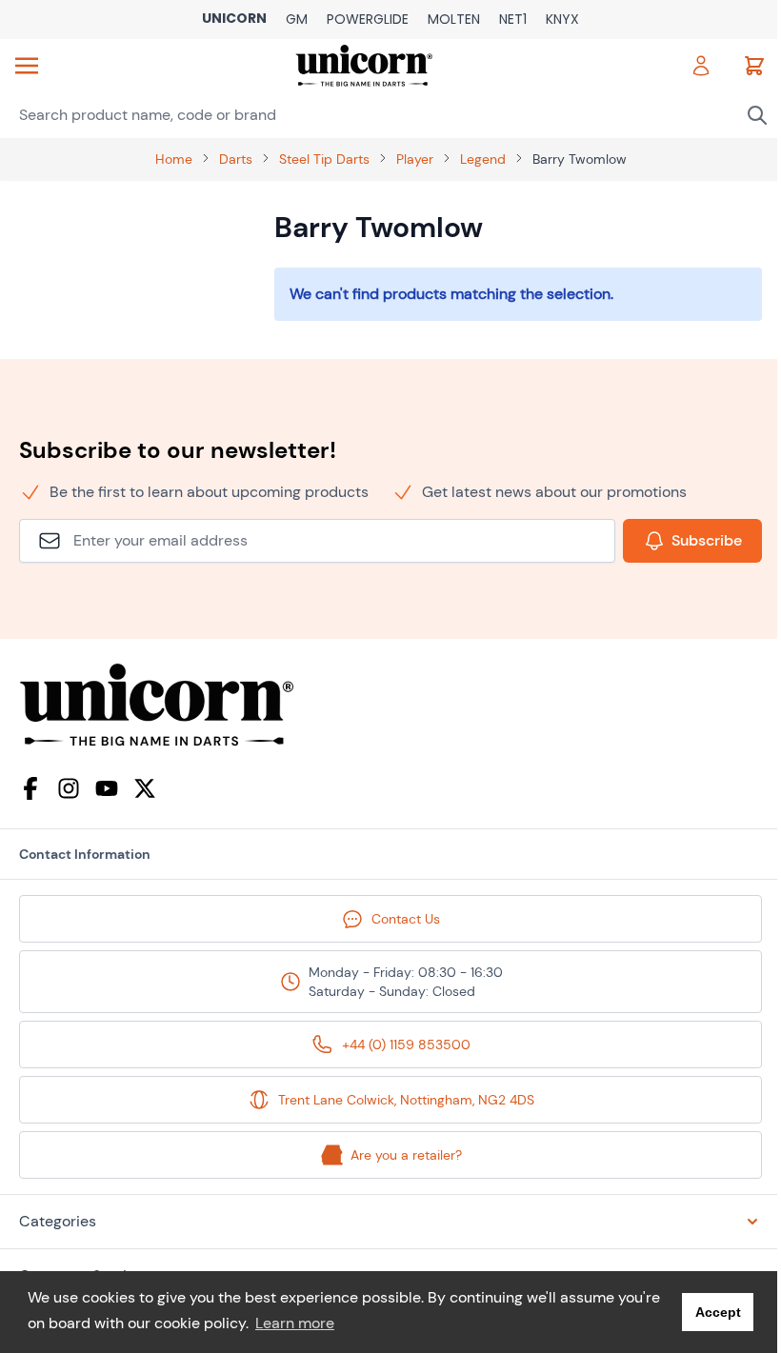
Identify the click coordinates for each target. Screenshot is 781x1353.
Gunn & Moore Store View (296, 20)
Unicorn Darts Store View (234, 19)
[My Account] (701, 65)
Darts (235, 159)
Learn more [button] (294, 1323)
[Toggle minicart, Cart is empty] (754, 65)
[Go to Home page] (363, 66)
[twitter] (144, 788)
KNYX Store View (562, 20)
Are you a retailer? (406, 1155)
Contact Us (405, 918)
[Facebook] (30, 788)
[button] (390, 1221)
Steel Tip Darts (324, 159)
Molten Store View (454, 20)
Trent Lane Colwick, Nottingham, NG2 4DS (406, 1099)
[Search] (757, 115)
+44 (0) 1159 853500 (406, 1044)
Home (173, 159)
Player (414, 159)
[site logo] (390, 705)
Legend (483, 159)
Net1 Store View (513, 20)
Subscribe (706, 540)
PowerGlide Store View (367, 20)
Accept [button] (718, 1312)
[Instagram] (68, 788)
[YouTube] (106, 788)
